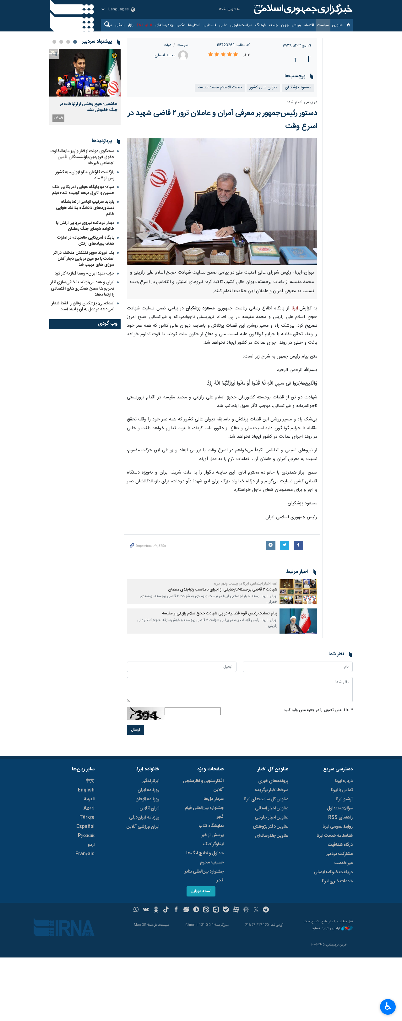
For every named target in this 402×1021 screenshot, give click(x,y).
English (86, 790)
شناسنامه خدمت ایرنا (335, 836)
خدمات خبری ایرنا (337, 881)
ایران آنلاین (149, 808)
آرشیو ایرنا (344, 799)
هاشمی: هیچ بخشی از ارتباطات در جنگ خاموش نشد (88, 107)
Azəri (89, 808)
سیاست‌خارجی (241, 25)
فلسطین (210, 25)
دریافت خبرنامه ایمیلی (333, 872)
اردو (91, 845)
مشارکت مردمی (339, 854)
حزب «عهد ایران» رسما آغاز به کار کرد (84, 273)
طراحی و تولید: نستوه (326, 928)
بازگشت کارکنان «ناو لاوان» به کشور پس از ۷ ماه (85, 175)
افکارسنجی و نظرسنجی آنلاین (203, 785)
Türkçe (87, 817)
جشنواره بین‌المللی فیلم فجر (204, 812)
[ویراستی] (186, 910)
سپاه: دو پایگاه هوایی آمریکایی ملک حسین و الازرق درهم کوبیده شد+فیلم (83, 190)
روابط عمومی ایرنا (338, 826)
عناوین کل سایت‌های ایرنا (266, 799)
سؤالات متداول (340, 808)
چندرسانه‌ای (164, 25)
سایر (109, 25)
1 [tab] (75, 42)
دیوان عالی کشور (263, 87)
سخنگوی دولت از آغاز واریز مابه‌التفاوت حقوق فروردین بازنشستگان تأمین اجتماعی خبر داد (82, 157)
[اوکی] (156, 910)
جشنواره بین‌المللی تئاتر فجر (204, 876)
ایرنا (302, 9)
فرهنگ (260, 25)
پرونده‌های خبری (273, 781)
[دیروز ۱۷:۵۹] (85, 73)
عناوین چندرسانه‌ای (271, 836)
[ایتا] (206, 910)
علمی (223, 25)
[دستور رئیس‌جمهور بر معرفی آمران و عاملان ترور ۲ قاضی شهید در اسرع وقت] (222, 201)
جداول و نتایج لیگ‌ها (205, 853)
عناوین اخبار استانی (271, 808)
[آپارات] (236, 910)
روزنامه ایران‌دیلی (144, 817)
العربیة (89, 799)
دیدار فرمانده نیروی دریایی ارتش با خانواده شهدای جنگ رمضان (85, 225)
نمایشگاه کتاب (211, 826)
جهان (285, 25)
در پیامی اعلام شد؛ (302, 102)
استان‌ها (194, 25)
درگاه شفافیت (340, 845)
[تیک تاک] (166, 910)
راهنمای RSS (340, 817)
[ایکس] (256, 910)
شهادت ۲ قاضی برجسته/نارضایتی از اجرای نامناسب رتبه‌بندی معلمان (222, 589)
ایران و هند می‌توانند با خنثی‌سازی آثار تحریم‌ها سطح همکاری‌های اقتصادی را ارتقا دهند (82, 288)
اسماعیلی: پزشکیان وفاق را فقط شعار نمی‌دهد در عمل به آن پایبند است (83, 306)
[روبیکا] (246, 910)
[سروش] (196, 910)
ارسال (135, 730)
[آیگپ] (216, 910)
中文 (90, 781)
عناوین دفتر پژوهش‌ (270, 826)
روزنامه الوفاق (147, 799)
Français (85, 854)
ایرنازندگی (150, 781)
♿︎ (388, 1006)
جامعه (273, 25)
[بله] (226, 910)
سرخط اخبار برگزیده (271, 790)
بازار (130, 25)
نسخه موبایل (201, 891)
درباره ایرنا (344, 781)
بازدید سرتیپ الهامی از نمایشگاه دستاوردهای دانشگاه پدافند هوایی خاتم (85, 207)
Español (85, 826)
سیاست (323, 25)
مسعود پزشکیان (298, 87)
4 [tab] (54, 42)
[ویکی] (146, 910)
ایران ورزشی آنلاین (143, 826)
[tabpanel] (85, 87)
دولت (167, 45)
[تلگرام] (266, 910)
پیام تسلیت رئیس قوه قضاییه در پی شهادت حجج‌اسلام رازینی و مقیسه (219, 613)
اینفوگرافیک (213, 844)
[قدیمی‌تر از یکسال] (298, 591)
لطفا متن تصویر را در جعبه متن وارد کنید (318, 710)
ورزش (296, 25)
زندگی (120, 25)
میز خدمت (343, 863)
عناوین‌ (337, 25)
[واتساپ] (136, 910)
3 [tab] (61, 42)
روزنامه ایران (148, 790)
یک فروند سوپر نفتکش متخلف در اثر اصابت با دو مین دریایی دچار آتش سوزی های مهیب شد (83, 258)
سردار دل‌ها (214, 799)
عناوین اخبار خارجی (271, 817)
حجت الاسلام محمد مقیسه (220, 87)
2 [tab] (68, 42)
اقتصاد (309, 25)
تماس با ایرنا (342, 790)
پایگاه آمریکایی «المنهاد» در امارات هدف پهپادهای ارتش (85, 240)
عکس (181, 25)
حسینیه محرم (212, 862)
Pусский (86, 836)
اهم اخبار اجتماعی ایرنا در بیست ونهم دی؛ (245, 583)
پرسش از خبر (212, 835)
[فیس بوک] (176, 910)
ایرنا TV (142, 25)
